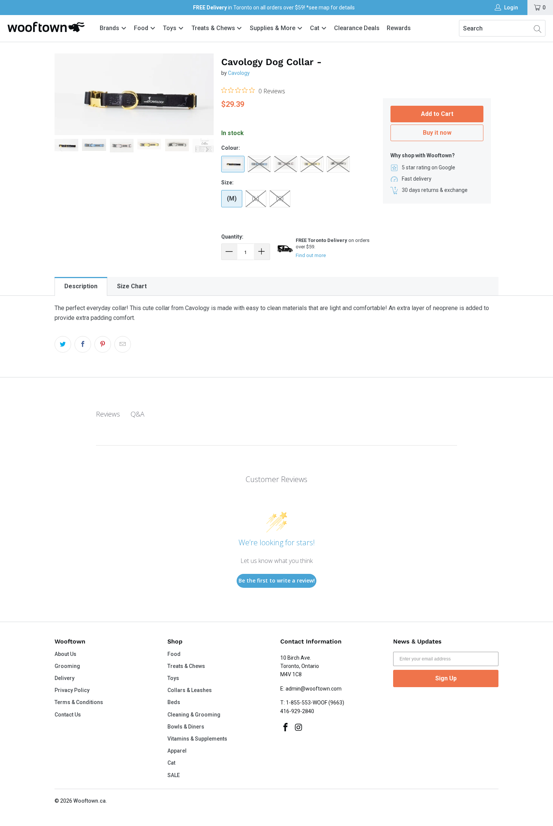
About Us (65, 654)
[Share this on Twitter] (63, 344)
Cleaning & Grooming (193, 715)
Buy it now (437, 132)
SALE (173, 775)
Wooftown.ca (89, 801)
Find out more (311, 255)
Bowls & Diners (185, 727)
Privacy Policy (72, 690)
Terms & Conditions (79, 702)
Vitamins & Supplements (197, 739)
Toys (170, 28)
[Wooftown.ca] (46, 27)
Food (142, 28)
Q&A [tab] (137, 413)
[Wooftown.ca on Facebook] (286, 728)
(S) (280, 198)
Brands (109, 28)
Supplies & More (273, 28)
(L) (255, 198)
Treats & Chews (214, 28)
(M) (232, 198)
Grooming (67, 666)
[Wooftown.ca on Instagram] (299, 728)
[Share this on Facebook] (82, 344)
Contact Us (68, 715)
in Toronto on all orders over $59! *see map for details (274, 8)
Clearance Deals (357, 28)
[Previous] (61, 149)
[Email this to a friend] (122, 344)
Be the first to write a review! (277, 580)
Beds (173, 702)
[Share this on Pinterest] (102, 344)
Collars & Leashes (189, 690)
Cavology (239, 73)
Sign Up (446, 678)
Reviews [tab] (108, 413)
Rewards (399, 28)
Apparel (177, 751)
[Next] (206, 149)
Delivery (64, 678)
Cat (315, 28)
